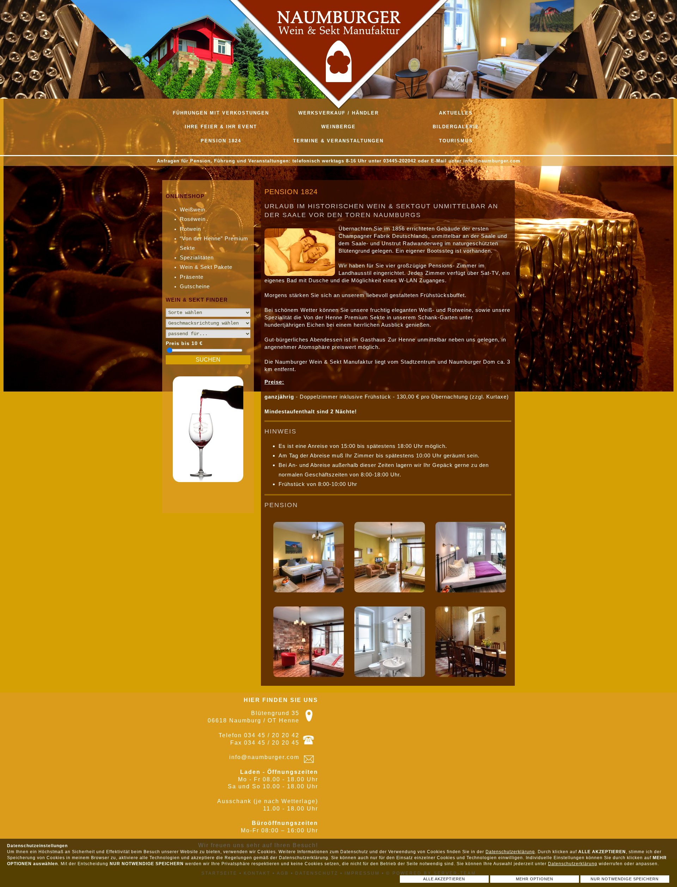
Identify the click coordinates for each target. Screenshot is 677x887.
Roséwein (193, 219)
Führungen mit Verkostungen (221, 113)
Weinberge (338, 126)
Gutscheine (195, 286)
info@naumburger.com (264, 757)
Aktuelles (456, 113)
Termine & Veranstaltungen (338, 140)
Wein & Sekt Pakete (206, 267)
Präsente (191, 277)
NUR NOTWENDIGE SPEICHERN (625, 879)
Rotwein (190, 229)
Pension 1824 (221, 140)
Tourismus (456, 140)
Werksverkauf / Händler (338, 113)
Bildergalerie (456, 126)
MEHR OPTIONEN (534, 879)
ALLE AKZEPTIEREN (444, 879)
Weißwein (192, 209)
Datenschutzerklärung (510, 851)
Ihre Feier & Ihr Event (221, 126)
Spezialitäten (197, 257)
